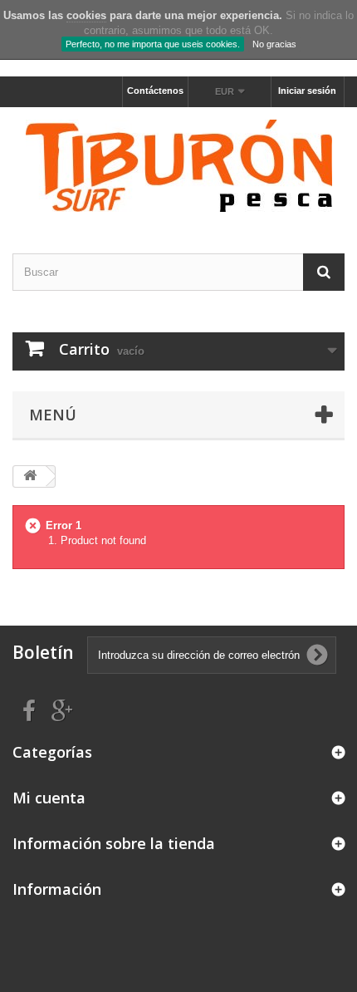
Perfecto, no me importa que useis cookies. (153, 44)
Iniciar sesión (307, 91)
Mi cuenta (49, 798)
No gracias (274, 44)
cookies (86, 15)
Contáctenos (155, 91)
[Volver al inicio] (30, 476)
